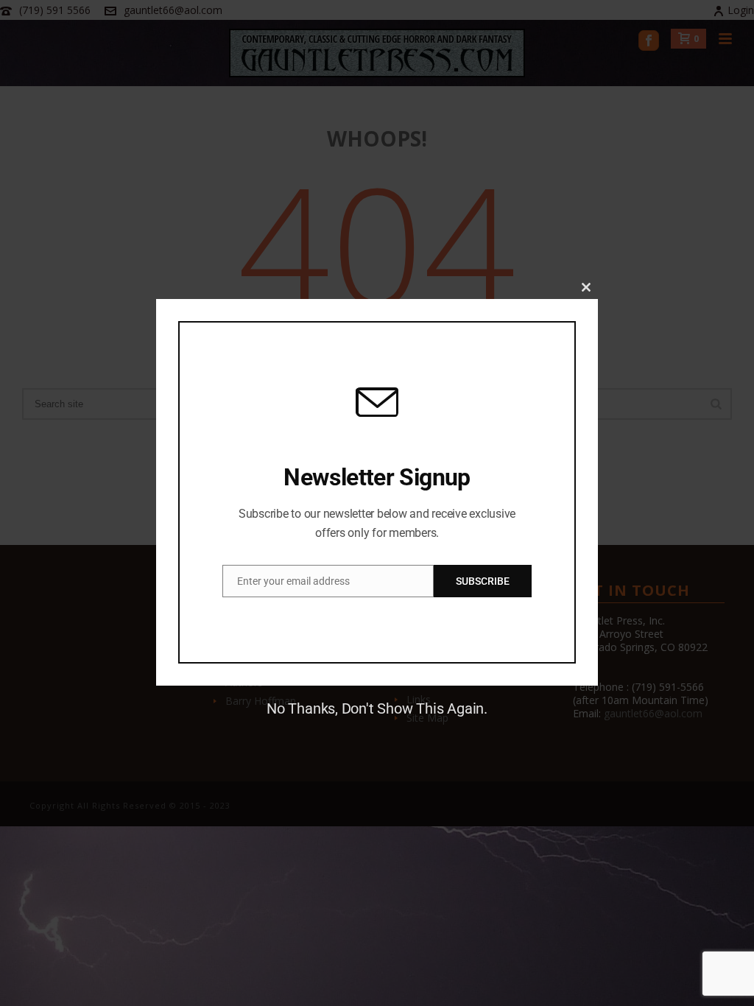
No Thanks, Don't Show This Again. (377, 708)
